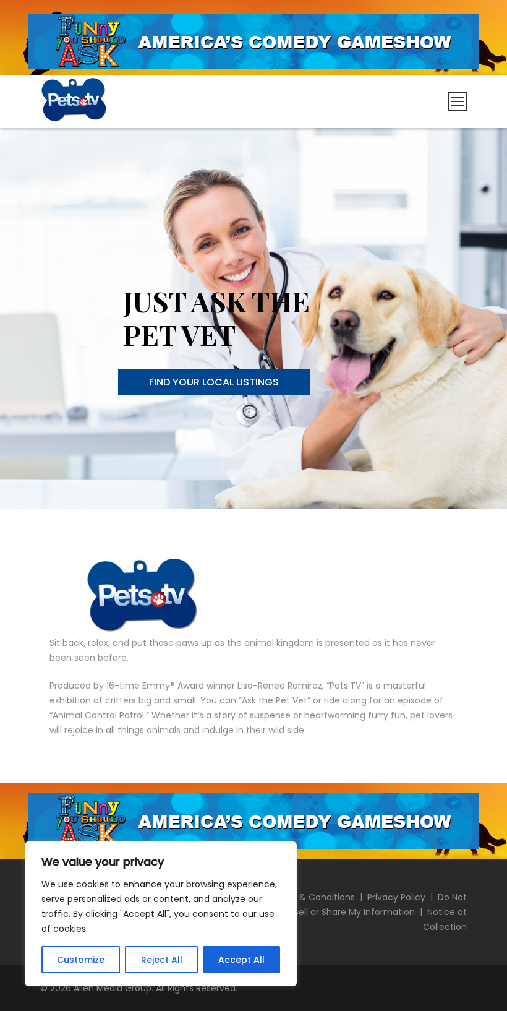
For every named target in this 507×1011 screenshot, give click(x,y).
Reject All (161, 959)
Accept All (241, 959)
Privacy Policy (396, 897)
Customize (80, 959)
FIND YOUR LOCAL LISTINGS (214, 382)
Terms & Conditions (312, 897)
